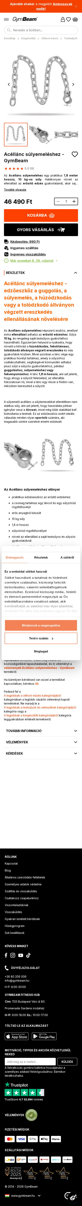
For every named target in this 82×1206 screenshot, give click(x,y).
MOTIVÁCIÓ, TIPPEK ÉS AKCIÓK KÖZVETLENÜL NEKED (38, 1052)
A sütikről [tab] (67, 557)
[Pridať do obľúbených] (75, 154)
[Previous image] (9, 84)
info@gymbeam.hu (17, 980)
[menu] (6, 19)
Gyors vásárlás (35, 229)
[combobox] (41, 30)
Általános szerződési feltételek (25, 877)
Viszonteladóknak (16, 905)
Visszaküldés (13, 912)
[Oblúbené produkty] (68, 19)
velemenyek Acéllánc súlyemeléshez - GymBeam (39, 667)
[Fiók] (63, 19)
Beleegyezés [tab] (14, 557)
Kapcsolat (11, 863)
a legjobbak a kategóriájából (32, 695)
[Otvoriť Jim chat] (73, 1197)
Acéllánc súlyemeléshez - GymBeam (34, 157)
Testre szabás (38, 638)
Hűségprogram (14, 926)
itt (36, 683)
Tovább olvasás (15, 189)
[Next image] (73, 84)
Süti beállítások (14, 932)
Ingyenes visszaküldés (28, 254)
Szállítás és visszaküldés (21, 891)
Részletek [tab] (41, 557)
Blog (8, 870)
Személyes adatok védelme (23, 884)
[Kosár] (75, 19)
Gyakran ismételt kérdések (22, 919)
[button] (41, 6)
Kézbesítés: (25, 242)
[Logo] (25, 19)
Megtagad (41, 651)
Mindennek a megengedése (41, 625)
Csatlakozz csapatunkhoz (22, 898)
